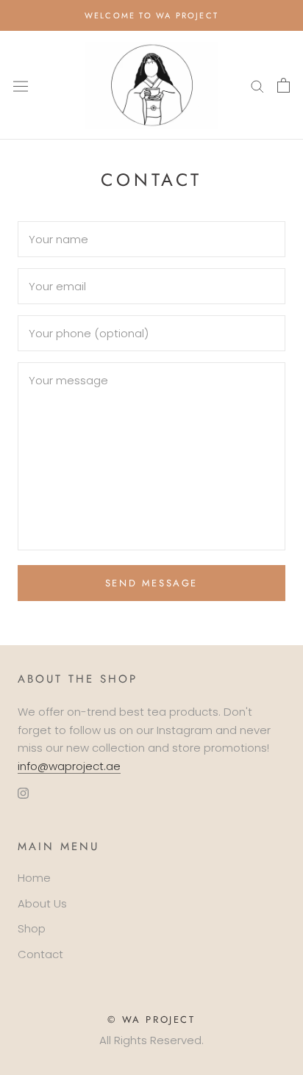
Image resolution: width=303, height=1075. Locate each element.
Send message (151, 583)
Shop (32, 928)
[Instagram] (23, 793)
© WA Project (151, 1020)
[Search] (257, 85)
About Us (42, 903)
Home (34, 877)
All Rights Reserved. (151, 1040)
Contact (40, 954)
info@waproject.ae (69, 766)
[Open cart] (283, 85)
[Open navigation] (20, 85)
